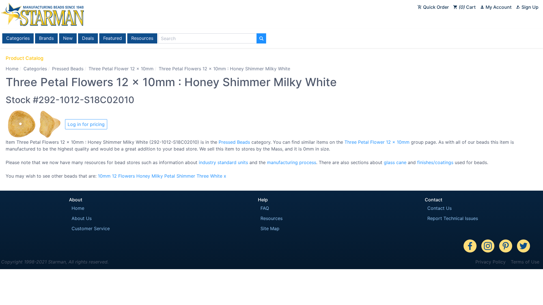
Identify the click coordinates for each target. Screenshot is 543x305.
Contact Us (439, 208)
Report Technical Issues (452, 218)
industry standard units (223, 162)
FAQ (264, 208)
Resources (142, 38)
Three (203, 176)
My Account (498, 7)
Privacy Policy (490, 262)
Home (12, 68)
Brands (46, 38)
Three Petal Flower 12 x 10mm (121, 68)
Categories (18, 38)
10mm (104, 176)
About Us (82, 218)
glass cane (395, 162)
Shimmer (185, 176)
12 (114, 176)
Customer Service (91, 228)
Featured (112, 38)
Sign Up (529, 7)
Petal (169, 176)
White (216, 176)
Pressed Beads (67, 68)
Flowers (126, 176)
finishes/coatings (435, 162)
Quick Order (435, 7)
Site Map (269, 228)
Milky (157, 176)
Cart (468, 7)
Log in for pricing (86, 124)
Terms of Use (525, 262)
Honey (143, 176)
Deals (88, 38)
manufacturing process (291, 162)
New (68, 38)
